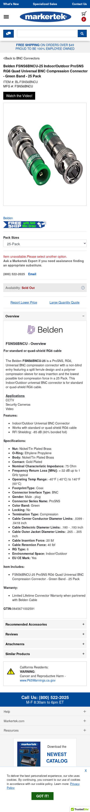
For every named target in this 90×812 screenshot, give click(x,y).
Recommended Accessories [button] (26, 624)
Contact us (79, 4)
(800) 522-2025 (54, 697)
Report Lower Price (23, 302)
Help (7, 711)
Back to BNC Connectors (22, 58)
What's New (11, 4)
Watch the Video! (19, 95)
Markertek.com (14, 721)
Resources (11, 730)
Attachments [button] (14, 644)
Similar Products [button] (17, 654)
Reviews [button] (11, 634)
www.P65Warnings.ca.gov (37, 680)
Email (32, 274)
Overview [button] (12, 316)
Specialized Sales (45, 4)
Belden (8, 218)
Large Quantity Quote (65, 302)
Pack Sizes (11, 237)
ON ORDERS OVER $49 (45, 46)
